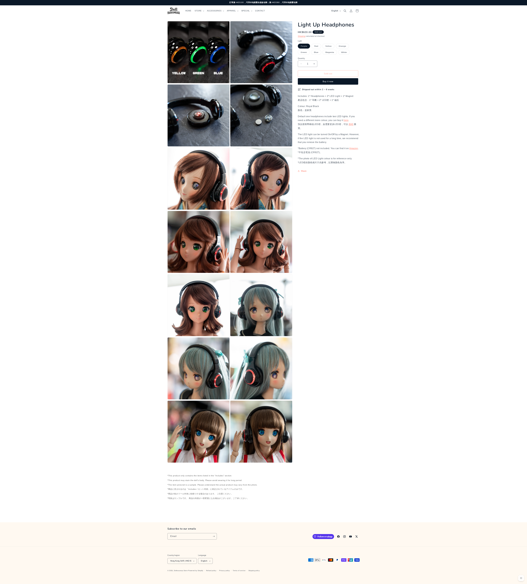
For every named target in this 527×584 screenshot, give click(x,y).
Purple (305, 47)
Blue (317, 53)
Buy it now (328, 81)
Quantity (301, 58)
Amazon (353, 148)
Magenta (331, 53)
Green (305, 53)
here (346, 120)
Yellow (329, 47)
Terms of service (239, 570)
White (345, 53)
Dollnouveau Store (181, 570)
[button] (199, 11)
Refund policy (211, 570)
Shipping (301, 36)
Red (317, 47)
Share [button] (304, 171)
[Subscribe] (214, 536)
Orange (344, 47)
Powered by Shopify (195, 570)
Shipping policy (254, 570)
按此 (351, 124)
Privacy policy (224, 570)
